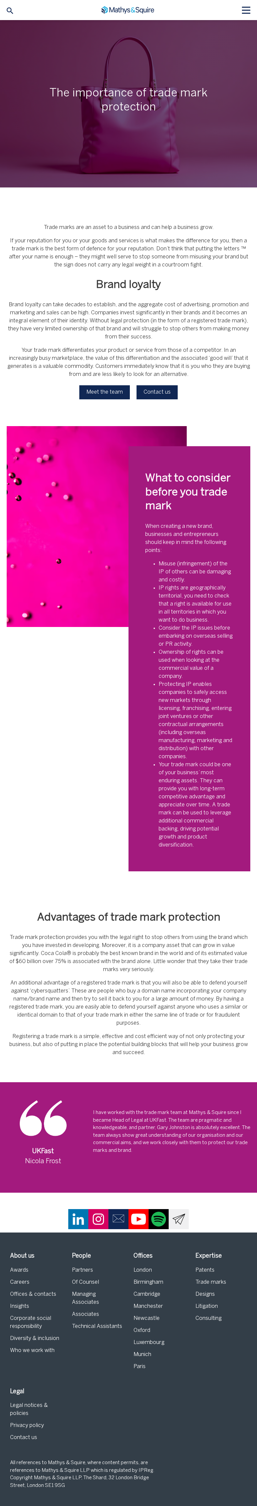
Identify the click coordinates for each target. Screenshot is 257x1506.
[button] (104, 392)
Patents (205, 1270)
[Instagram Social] (98, 1219)
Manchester (148, 1306)
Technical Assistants (97, 1326)
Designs (205, 1294)
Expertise (208, 1256)
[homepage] (128, 10)
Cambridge (147, 1294)
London (143, 1270)
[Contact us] (118, 1219)
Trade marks (210, 1282)
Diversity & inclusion (34, 1338)
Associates (85, 1314)
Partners (82, 1270)
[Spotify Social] (159, 1219)
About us (22, 1256)
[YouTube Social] (138, 1219)
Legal (17, 1392)
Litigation (206, 1306)
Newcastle (147, 1318)
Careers (19, 1282)
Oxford (142, 1330)
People (81, 1256)
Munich (142, 1354)
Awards (19, 1270)
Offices (143, 1256)
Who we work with (32, 1350)
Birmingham (148, 1282)
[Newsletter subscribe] (179, 1219)
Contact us (23, 1437)
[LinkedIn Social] (78, 1219)
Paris (140, 1366)
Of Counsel (85, 1282)
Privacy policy (27, 1425)
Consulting (208, 1318)
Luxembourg (149, 1342)
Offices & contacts (33, 1294)
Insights (19, 1306)
